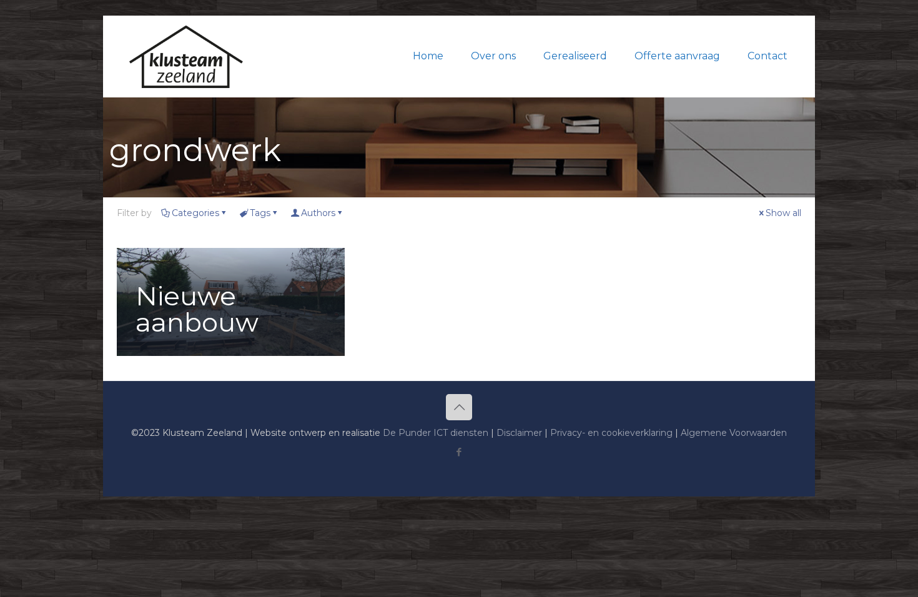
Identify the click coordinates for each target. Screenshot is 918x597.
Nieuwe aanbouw (197, 309)
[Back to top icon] (459, 407)
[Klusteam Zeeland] (186, 56)
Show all (783, 213)
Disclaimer (519, 432)
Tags (260, 213)
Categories (195, 213)
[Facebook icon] (459, 452)
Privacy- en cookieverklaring (611, 432)
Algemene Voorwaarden (734, 432)
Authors (318, 213)
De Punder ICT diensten (435, 432)
